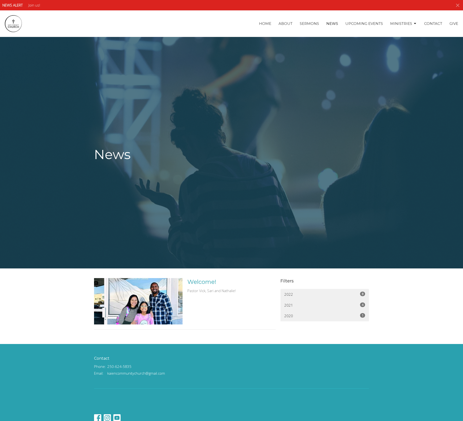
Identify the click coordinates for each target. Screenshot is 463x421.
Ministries (401, 23)
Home (265, 23)
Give (453, 23)
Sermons (309, 23)
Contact (433, 23)
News (332, 23)
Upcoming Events (364, 23)
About (286, 23)
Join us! (34, 5)
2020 (323, 315)
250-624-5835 (119, 366)
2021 (323, 305)
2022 (323, 294)
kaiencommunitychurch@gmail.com (136, 373)
